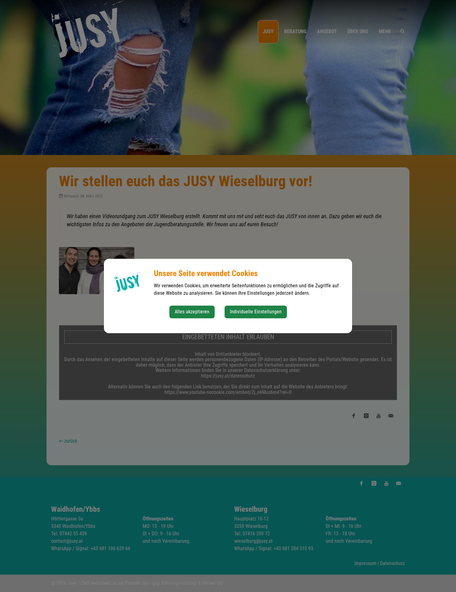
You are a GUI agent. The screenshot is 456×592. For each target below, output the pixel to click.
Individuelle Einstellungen (256, 312)
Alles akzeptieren (192, 312)
